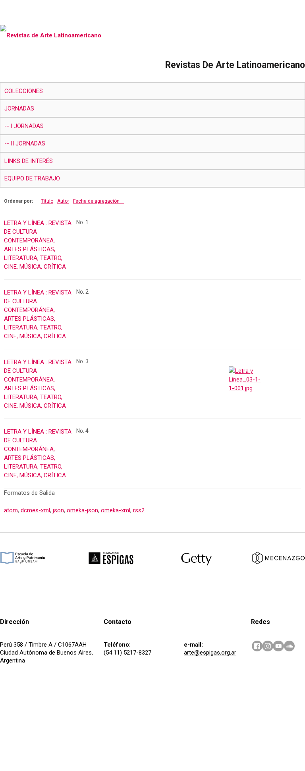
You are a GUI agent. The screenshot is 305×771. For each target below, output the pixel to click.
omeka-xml (115, 510)
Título (47, 201)
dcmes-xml (35, 510)
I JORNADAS (27, 126)
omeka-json (82, 510)
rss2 (139, 510)
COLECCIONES (23, 91)
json (58, 510)
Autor (63, 201)
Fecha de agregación (96, 201)
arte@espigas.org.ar (210, 652)
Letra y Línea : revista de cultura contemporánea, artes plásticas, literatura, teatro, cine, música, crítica (37, 244)
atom (11, 510)
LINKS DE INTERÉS (28, 161)
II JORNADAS (28, 143)
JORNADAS (19, 108)
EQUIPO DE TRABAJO (32, 178)
